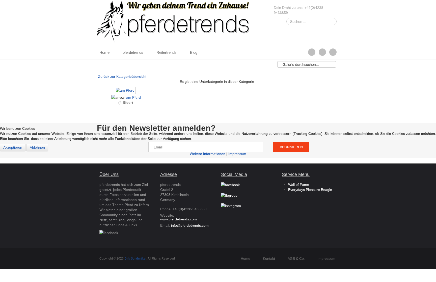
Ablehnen (37, 147)
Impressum (237, 154)
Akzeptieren (12, 147)
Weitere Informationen (207, 154)
